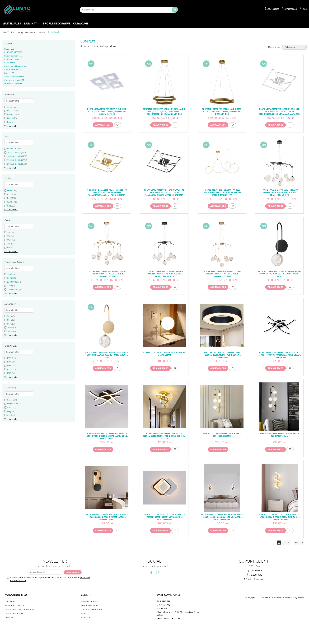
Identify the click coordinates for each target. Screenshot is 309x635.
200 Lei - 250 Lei (14, 164)
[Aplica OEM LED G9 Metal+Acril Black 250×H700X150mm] (279, 406)
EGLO (9, 110)
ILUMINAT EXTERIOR (13, 59)
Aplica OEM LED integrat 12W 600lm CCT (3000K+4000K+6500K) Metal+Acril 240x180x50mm (164, 517)
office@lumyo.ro (256, 579)
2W (8, 236)
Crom (9, 400)
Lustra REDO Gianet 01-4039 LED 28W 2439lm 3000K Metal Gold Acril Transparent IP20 (222, 273)
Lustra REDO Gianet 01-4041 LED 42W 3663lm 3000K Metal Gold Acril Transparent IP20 (107, 273)
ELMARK (11, 114)
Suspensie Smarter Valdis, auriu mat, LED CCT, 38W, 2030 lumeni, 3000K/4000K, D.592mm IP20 (222, 111)
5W (8, 247)
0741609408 (256, 570)
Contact (9, 617)
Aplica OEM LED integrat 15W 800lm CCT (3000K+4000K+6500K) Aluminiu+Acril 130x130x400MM (222, 517)
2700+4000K (13, 289)
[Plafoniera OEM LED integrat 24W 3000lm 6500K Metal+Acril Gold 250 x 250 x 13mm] (164, 406)
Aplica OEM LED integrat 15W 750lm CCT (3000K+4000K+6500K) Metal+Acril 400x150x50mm (107, 517)
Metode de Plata (89, 601)
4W (8, 243)
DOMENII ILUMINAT (13, 83)
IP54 (9, 369)
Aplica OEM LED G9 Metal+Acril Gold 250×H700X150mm (221, 434)
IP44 (9, 361)
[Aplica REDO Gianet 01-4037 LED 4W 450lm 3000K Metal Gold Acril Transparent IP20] (106, 325)
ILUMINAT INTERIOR (13, 52)
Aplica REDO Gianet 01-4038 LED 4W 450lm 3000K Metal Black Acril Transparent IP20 (279, 273)
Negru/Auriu (12, 403)
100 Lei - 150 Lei (14, 156)
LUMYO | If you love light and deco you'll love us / (24, 32)
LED (9, 190)
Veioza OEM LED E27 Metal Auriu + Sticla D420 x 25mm (164, 353)
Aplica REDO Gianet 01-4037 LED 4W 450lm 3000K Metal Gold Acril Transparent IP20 (106, 354)
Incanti (10, 122)
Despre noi (11, 601)
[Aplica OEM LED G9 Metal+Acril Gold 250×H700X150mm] (221, 406)
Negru (10, 411)
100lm (10, 327)
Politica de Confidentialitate (19, 609)
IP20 (9, 358)
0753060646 (256, 574)
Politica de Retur (90, 605)
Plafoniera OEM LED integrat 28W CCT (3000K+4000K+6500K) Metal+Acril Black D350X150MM (279, 354)
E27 (9, 194)
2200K (10, 278)
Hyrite (10, 118)
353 (296, 542)
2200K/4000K (13, 282)
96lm (9, 320)
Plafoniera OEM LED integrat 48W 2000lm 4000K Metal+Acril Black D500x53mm (222, 354)
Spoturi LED (9, 62)
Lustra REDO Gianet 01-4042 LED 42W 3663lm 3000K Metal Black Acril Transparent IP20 (279, 192)
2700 (9, 285)
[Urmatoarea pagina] (302, 543)
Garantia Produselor (92, 609)
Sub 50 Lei (11, 148)
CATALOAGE (81, 23)
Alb (8, 415)
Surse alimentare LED (14, 76)
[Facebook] (151, 572)
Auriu (9, 407)
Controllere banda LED (14, 80)
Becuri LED (9, 48)
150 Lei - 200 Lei (14, 160)
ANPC (84, 613)
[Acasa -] (18, 9)
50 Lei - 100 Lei (14, 152)
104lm (10, 331)
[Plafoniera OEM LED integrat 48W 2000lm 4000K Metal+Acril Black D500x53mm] (221, 325)
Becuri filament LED (13, 55)
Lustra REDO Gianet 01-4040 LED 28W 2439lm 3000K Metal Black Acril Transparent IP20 (164, 273)
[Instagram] (157, 572)
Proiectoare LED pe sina (15, 66)
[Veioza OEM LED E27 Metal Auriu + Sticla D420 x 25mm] (164, 325)
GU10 (9, 202)
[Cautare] (175, 10)
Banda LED (9, 73)
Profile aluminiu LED (13, 69)
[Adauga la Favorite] (117, 124)
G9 (8, 205)
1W (8, 232)
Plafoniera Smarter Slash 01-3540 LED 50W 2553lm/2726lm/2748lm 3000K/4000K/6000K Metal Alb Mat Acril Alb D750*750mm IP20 (279, 111)
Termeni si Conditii (15, 605)
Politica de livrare (14, 613)
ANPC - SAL (87, 617)
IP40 (9, 373)
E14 (9, 198)
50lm (9, 316)
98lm (9, 323)
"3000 (10, 274)
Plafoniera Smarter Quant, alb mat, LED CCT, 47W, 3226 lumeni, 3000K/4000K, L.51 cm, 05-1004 (107, 111)
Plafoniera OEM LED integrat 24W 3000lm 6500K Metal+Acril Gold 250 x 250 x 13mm (164, 435)
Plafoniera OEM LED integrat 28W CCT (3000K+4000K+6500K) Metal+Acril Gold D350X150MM (106, 435)
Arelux (10, 106)
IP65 (9, 365)
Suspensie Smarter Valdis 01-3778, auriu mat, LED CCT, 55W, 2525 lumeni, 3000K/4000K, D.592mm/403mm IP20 (164, 111)
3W (8, 240)
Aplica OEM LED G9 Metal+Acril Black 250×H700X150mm (279, 434)
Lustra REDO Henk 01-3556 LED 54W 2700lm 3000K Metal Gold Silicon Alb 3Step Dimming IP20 (222, 192)
